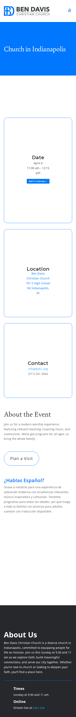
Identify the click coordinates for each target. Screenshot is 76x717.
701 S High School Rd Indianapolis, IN (38, 288)
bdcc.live (39, 708)
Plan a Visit (21, 458)
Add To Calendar (37, 181)
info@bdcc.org (38, 369)
